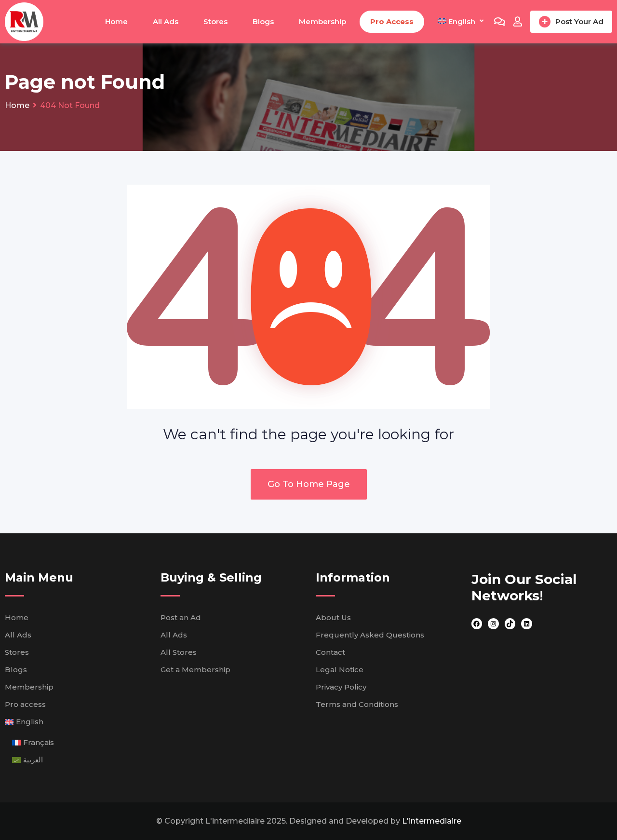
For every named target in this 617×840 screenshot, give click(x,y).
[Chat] (499, 22)
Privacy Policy (341, 686)
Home (116, 21)
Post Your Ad (579, 21)
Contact (330, 652)
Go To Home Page (309, 484)
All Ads (165, 21)
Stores (215, 21)
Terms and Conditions (357, 704)
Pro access (392, 21)
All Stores (179, 652)
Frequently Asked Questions (370, 634)
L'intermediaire (431, 821)
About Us (333, 617)
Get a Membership (195, 669)
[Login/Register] (517, 22)
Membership (322, 21)
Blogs (263, 21)
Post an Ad (181, 617)
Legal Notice (339, 669)
